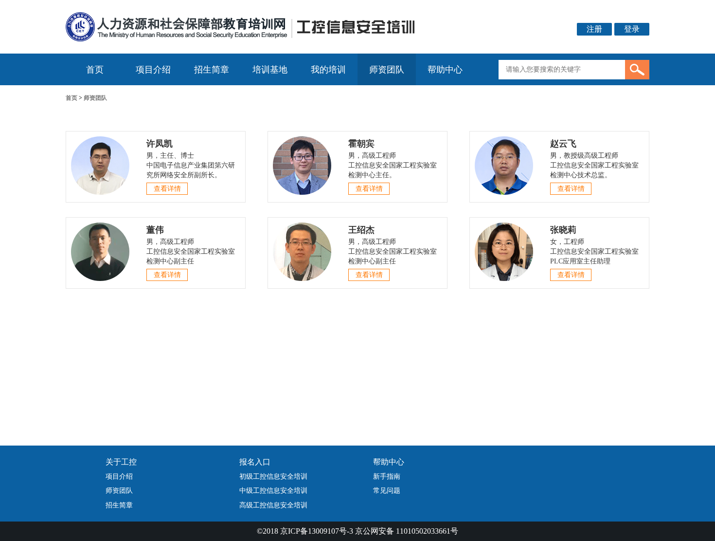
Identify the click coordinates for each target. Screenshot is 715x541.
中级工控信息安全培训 (273, 490)
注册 (594, 29)
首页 (95, 70)
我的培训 (328, 70)
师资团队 (386, 70)
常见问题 (386, 490)
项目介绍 (153, 70)
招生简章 (211, 70)
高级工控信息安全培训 (273, 505)
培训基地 (269, 70)
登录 (632, 29)
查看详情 (167, 188)
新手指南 (386, 476)
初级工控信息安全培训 (273, 476)
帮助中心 (445, 70)
